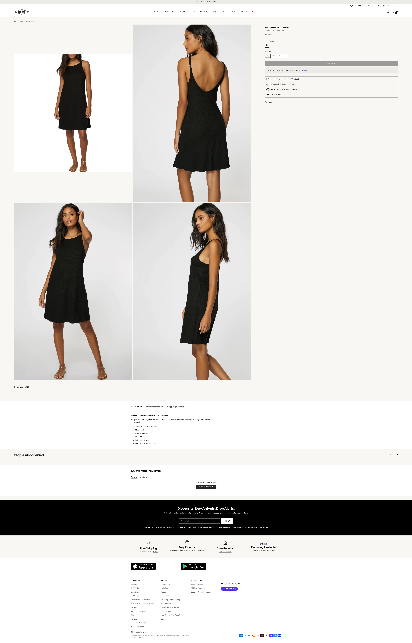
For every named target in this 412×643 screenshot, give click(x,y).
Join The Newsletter (139, 611)
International (166, 603)
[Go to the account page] (393, 12)
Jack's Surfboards (147, 635)
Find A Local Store (225, 552)
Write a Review (208, 487)
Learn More (271, 551)
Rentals (134, 619)
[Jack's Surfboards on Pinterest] (229, 583)
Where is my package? (170, 607)
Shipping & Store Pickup (170, 600)
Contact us (292, 84)
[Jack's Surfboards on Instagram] (225, 583)
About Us (134, 584)
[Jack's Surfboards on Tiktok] (232, 583)
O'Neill (267, 31)
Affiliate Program (198, 588)
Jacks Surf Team (137, 627)
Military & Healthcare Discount (143, 603)
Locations (135, 592)
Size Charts (165, 596)
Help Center (166, 588)
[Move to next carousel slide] (396, 455)
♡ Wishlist (135, 588)
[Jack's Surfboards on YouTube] (239, 583)
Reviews (134, 607)
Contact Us (165, 584)
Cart (162, 619)
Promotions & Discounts (140, 600)
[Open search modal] (388, 12)
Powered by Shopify (137, 638)
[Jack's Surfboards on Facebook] (222, 583)
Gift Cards (135, 596)
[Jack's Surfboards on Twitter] (236, 583)
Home (16, 21)
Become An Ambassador (201, 592)
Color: (269, 41)
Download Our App (138, 623)
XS (268, 56)
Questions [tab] (143, 477)
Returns (164, 592)
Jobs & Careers (197, 584)
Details (297, 79)
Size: (268, 52)
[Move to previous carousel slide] (391, 455)
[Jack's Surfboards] (22, 12)
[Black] (267, 46)
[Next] (224, 2)
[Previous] (187, 2)
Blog (132, 615)
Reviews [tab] (134, 477)
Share (270, 102)
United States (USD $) (140, 632)
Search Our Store (168, 611)
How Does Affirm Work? (170, 615)
